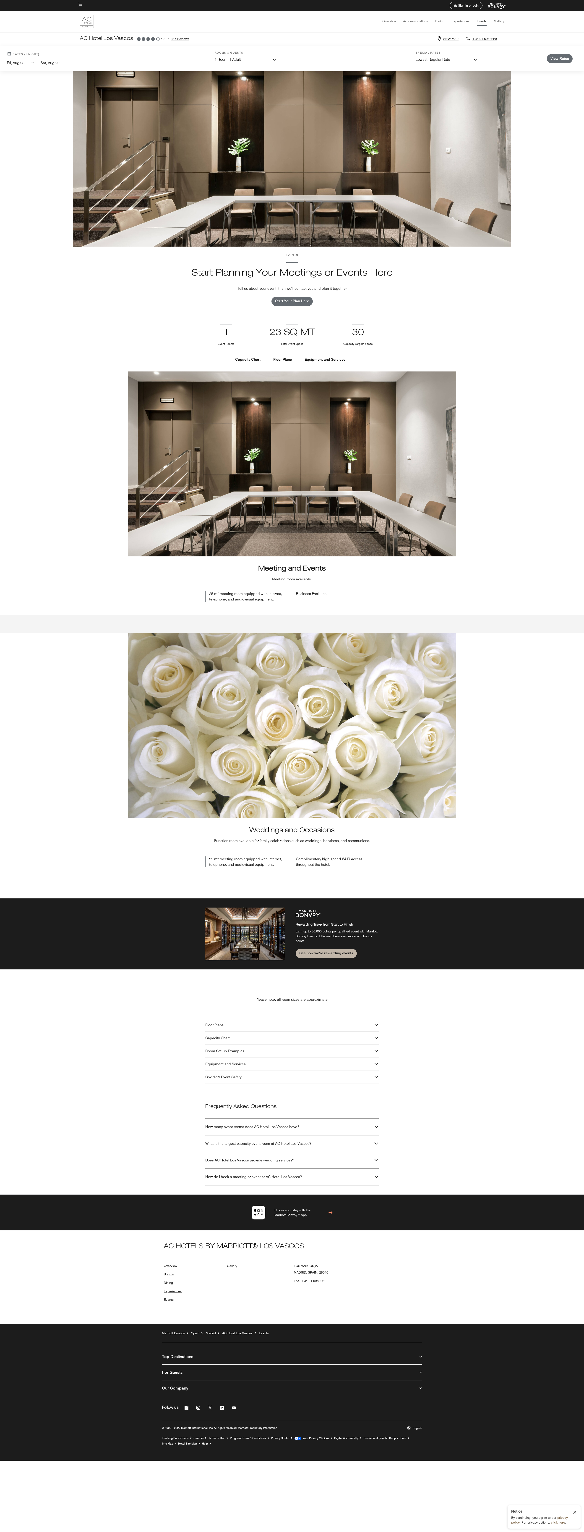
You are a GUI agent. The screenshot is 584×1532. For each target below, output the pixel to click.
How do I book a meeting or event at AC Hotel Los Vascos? (253, 1177)
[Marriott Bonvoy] (494, 5)
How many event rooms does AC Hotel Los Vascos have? (252, 1127)
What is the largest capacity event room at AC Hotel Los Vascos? (258, 1143)
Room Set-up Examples (224, 1051)
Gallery (499, 21)
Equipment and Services (325, 359)
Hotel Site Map (187, 1443)
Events (482, 21)
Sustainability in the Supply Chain (385, 1438)
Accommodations (415, 21)
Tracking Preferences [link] (175, 1438)
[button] (466, 5)
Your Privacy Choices (315, 1438)
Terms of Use (217, 1438)
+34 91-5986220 (484, 39)
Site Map (167, 1443)
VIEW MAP (451, 39)
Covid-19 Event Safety (223, 1077)
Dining (439, 21)
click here (558, 1522)
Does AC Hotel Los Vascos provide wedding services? (249, 1160)
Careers (198, 1438)
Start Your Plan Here (292, 301)
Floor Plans (282, 359)
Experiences (460, 21)
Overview (389, 21)
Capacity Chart (248, 359)
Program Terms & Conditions (248, 1438)
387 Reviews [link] (180, 39)
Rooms (169, 1274)
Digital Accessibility (346, 1438)
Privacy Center (280, 1438)
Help (205, 1443)
